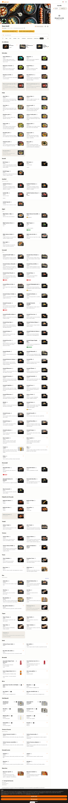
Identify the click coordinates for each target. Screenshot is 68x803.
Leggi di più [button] (47, 578)
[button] (5, 2)
